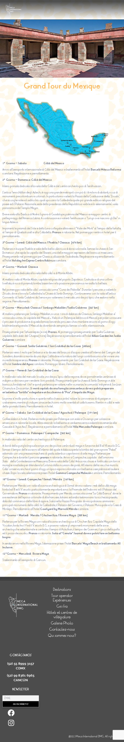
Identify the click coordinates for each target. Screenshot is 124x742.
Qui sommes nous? (17, 64)
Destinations (13, 30)
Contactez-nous (15, 57)
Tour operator (14, 37)
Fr (8, 71)
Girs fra (62, 606)
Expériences (62, 600)
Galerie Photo (14, 51)
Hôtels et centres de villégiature (24, 44)
